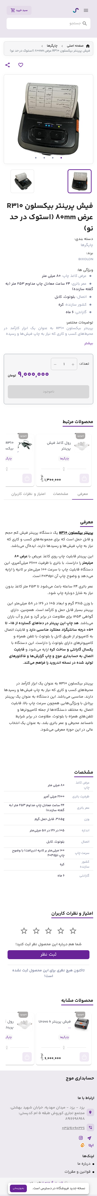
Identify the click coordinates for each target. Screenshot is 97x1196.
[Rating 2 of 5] (61, 931)
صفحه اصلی (75, 46)
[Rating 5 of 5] (24, 931)
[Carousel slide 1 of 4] (61, 157)
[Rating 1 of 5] (73, 931)
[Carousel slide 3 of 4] (44, 157)
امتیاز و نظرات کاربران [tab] (28, 494)
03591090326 (73, 1128)
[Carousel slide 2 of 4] (52, 157)
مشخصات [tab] (60, 494)
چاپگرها (52, 46)
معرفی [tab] (82, 494)
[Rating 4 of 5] (36, 931)
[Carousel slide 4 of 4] (35, 157)
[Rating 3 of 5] (48, 931)
